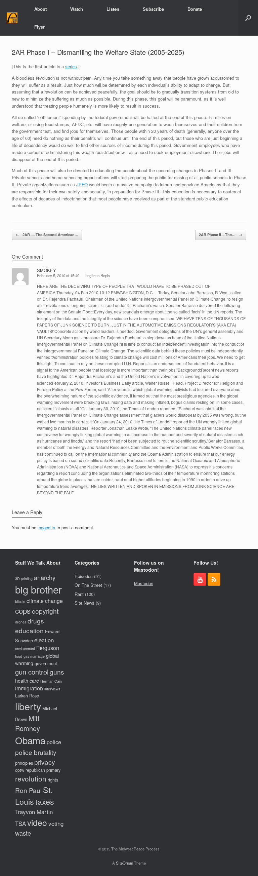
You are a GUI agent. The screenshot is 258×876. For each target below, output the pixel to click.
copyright (45, 610)
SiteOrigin (124, 863)
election (44, 640)
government (46, 663)
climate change (45, 601)
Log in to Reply (97, 275)
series (71, 66)
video (37, 822)
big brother (38, 589)
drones (20, 621)
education (29, 630)
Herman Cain (51, 681)
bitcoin (20, 601)
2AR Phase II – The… (221, 234)
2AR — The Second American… (46, 234)
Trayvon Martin (34, 811)
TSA (20, 823)
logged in (46, 527)
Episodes (84, 576)
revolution (30, 778)
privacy (44, 761)
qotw (19, 770)
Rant (79, 594)
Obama (30, 740)
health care (27, 680)
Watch (76, 9)
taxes (44, 801)
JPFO (82, 184)
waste (23, 833)
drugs (36, 620)
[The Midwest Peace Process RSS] (214, 579)
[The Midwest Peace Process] (12, 18)
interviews (52, 688)
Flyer (39, 27)
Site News (84, 603)
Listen (112, 9)
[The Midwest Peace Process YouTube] (200, 579)
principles (24, 763)
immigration (29, 688)
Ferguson (47, 648)
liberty (28, 706)
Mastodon (143, 583)
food (18, 656)
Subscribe (153, 9)
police (54, 742)
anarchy (44, 577)
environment (25, 648)
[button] (248, 18)
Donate (194, 9)
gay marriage (34, 656)
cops (23, 610)
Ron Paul (28, 790)
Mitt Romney (27, 723)
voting (55, 823)
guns (57, 671)
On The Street (88, 585)
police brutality (35, 752)
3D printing (24, 578)
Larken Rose (27, 695)
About (40, 9)
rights (53, 779)
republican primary (43, 770)
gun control (31, 672)
